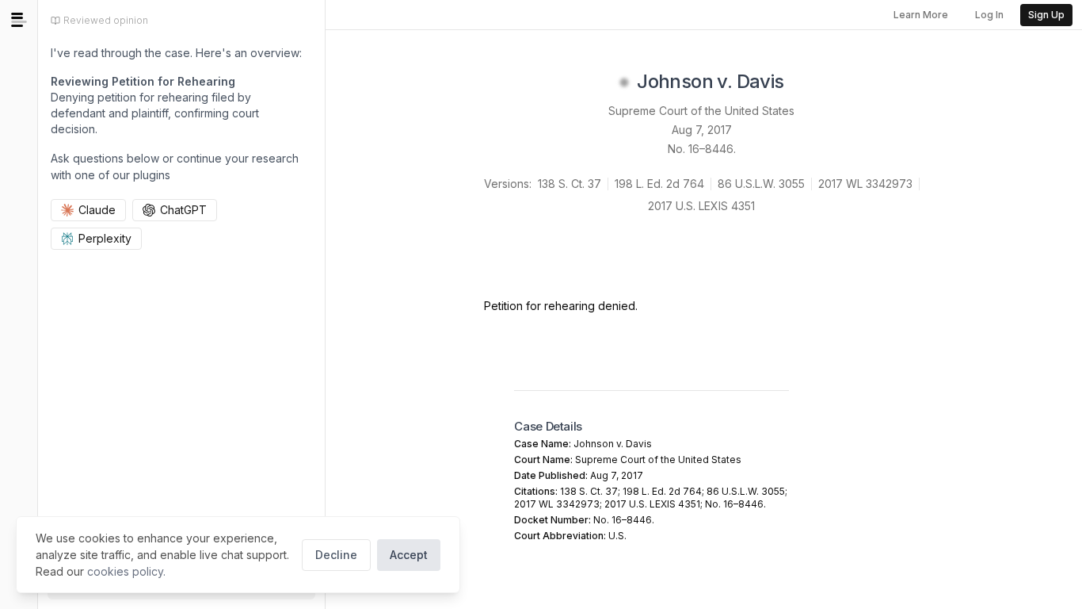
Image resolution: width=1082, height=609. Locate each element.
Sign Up (1046, 15)
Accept (409, 554)
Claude (97, 209)
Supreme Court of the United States (701, 110)
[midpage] (19, 20)
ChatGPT (183, 209)
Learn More (920, 15)
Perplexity (104, 238)
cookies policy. (126, 571)
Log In (989, 15)
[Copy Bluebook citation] (801, 82)
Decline (336, 554)
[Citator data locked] (624, 82)
